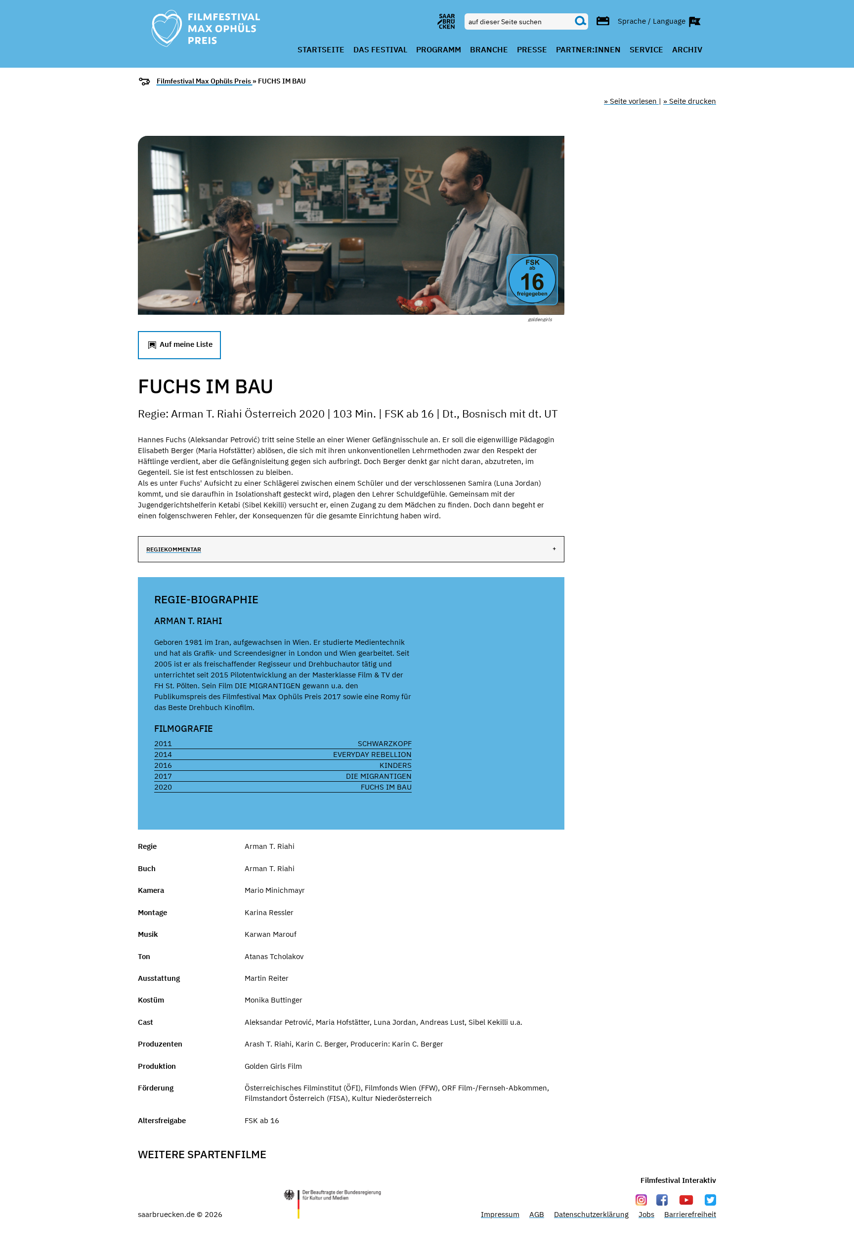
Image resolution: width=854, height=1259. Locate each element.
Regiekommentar (173, 549)
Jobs (646, 1214)
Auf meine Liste (185, 344)
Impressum (500, 1214)
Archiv (687, 49)
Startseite (321, 49)
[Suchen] (580, 21)
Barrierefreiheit (690, 1214)
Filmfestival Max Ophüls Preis (205, 81)
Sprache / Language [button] (652, 20)
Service (646, 49)
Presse (532, 49)
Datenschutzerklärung (591, 1214)
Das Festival (380, 49)
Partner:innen (588, 49)
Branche (489, 49)
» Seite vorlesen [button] (631, 101)
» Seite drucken (689, 101)
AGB (536, 1214)
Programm (438, 49)
